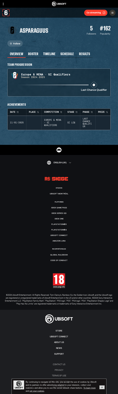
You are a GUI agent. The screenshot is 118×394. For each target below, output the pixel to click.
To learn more (89, 388)
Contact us (59, 364)
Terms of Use (59, 375)
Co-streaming (94, 12)
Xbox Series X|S (59, 213)
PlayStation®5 (59, 224)
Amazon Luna (59, 241)
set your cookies (37, 391)
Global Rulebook (59, 255)
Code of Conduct (59, 260)
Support (59, 354)
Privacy (59, 370)
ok (102, 387)
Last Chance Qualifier (94, 90)
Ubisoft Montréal (59, 194)
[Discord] (59, 150)
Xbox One (59, 219)
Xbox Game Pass (59, 208)
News (59, 348)
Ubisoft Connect (59, 336)
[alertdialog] (59, 386)
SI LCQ (71, 123)
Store (59, 331)
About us (59, 342)
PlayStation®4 (59, 230)
